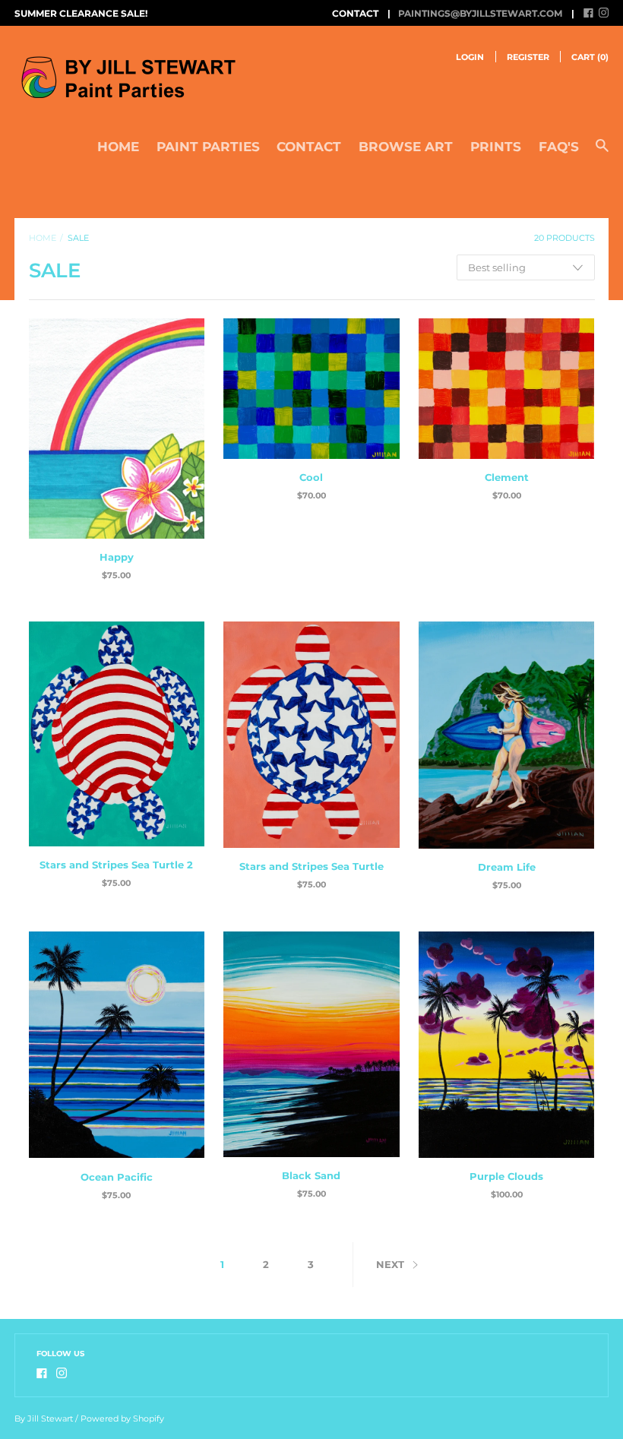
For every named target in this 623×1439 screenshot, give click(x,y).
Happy (117, 557)
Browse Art (406, 146)
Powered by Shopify (122, 1418)
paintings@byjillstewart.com (480, 13)
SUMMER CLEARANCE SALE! (80, 13)
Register (528, 57)
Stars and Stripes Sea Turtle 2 (116, 865)
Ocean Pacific (117, 1177)
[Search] (602, 153)
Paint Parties (208, 146)
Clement (507, 477)
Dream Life (507, 867)
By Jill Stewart (43, 1418)
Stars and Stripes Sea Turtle (311, 866)
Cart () (590, 57)
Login (470, 57)
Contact (309, 146)
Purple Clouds (506, 1176)
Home (118, 146)
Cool (311, 477)
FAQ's (559, 146)
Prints (495, 146)
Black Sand (311, 1175)
